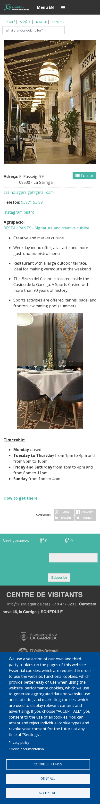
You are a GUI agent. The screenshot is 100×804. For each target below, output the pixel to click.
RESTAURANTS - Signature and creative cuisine (46, 228)
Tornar (86, 175)
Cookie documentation (26, 749)
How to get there (21, 498)
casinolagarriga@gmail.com (29, 192)
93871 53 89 (32, 202)
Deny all (48, 778)
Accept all (48, 792)
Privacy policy (19, 742)
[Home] (16, 7)
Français (57, 22)
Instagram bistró (19, 212)
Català (10, 22)
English (40, 22)
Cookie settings (48, 764)
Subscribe (59, 577)
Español (25, 22)
